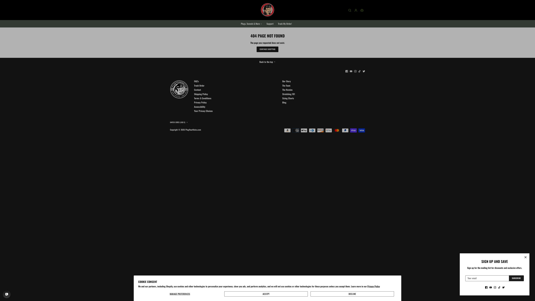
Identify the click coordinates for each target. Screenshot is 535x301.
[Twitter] (503, 287)
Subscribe (516, 278)
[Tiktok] (499, 287)
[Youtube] (490, 287)
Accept (266, 294)
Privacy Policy (373, 286)
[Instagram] (495, 287)
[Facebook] (486, 287)
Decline (352, 294)
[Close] (525, 257)
